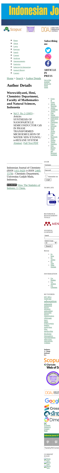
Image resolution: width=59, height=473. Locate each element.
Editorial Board (53, 127)
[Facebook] (48, 66)
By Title (52, 262)
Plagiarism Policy (54, 123)
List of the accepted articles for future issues (47, 83)
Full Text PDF (30, 143)
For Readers (53, 279)
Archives (16, 58)
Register (16, 49)
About (15, 43)
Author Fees (53, 112)
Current (16, 55)
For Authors (53, 283)
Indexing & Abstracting (22, 67)
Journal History (19, 70)
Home (15, 40)
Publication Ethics (54, 119)
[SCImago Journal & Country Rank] (48, 431)
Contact (16, 73)
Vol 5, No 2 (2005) (23, 113)
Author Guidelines (54, 108)
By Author (53, 259)
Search (15, 52)
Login (15, 46)
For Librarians (54, 286)
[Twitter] (48, 53)
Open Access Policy (53, 131)
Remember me (53, 176)
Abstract (17, 143)
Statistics (16, 64)
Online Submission (55, 116)
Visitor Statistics (54, 143)
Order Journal (53, 139)
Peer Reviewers (54, 136)
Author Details (33, 78)
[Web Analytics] (12, 185)
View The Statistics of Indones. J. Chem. (23, 187)
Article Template (54, 105)
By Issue (52, 255)
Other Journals (53, 266)
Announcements (19, 61)
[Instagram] (48, 59)
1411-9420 (19, 170)
